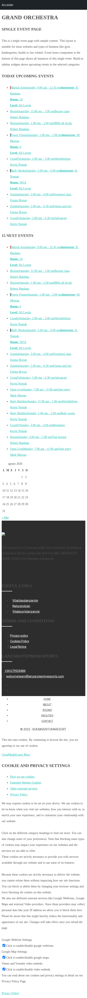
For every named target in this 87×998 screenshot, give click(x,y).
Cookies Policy (19, 641)
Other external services (23, 788)
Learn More (23, 754)
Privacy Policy (19, 794)
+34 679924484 (15, 671)
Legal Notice (18, 646)
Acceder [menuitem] (7, 5)
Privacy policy (19, 635)
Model (12, 754)
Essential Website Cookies (25, 782)
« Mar (5, 517)
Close (5, 754)
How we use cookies (22, 776)
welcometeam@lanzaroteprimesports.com (35, 676)
